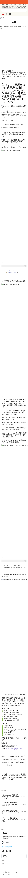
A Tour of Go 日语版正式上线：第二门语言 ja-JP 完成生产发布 (9, 819)
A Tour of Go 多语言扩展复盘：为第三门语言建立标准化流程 (10, 812)
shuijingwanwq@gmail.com (14, 749)
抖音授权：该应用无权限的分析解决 (4, 776)
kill (14, 759)
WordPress (5, 874)
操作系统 (12, 112)
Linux (2, 117)
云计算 (10, 114)
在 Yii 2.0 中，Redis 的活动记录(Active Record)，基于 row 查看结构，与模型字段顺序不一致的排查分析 (17, 776)
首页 (2, 71)
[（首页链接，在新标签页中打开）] (2, 18)
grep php (4, 756)
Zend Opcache (4, 114)
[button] (25, 266)
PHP (9, 115)
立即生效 (22, 762)
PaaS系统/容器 (22, 115)
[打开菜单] (1, 31)
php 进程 (10, 765)
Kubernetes (15, 114)
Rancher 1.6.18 (18, 112)
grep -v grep (11, 756)
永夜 (14, 22)
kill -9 (22, 756)
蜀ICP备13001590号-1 (13, 872)
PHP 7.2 (7, 112)
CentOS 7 (12, 115)
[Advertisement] (14, 52)
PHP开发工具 (4, 115)
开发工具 (24, 112)
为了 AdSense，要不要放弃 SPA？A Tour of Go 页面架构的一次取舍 (10, 796)
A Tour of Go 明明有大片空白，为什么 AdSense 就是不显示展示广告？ (9, 804)
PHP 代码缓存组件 (21, 759)
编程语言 (8, 71)
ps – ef (17, 756)
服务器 (20, 114)
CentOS (17, 115)
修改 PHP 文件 (14, 762)
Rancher (10, 117)
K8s (11, 759)
